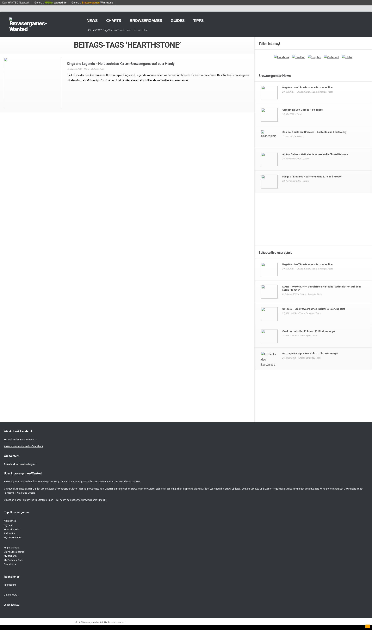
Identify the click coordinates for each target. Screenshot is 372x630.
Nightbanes (10, 521)
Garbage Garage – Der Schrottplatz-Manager (310, 353)
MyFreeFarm (10, 556)
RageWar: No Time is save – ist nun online (125, 30)
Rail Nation (10, 533)
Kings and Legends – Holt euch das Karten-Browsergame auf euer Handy (121, 64)
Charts (113, 20)
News (92, 20)
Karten (307, 92)
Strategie (322, 92)
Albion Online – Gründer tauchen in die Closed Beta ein (315, 154)
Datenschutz (10, 594)
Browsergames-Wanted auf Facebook (23, 446)
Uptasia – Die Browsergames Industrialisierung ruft (313, 308)
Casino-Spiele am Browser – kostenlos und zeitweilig (314, 132)
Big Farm (8, 525)
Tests (330, 92)
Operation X (10, 564)
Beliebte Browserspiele (275, 252)
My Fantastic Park (13, 560)
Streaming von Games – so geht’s (302, 109)
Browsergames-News (274, 76)
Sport (308, 335)
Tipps (198, 20)
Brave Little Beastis (14, 552)
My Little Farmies (13, 537)
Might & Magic (11, 547)
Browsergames (146, 20)
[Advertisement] (313, 221)
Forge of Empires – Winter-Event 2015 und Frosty (312, 176)
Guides (177, 20)
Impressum (10, 585)
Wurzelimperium (12, 529)
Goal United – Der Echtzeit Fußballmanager (309, 331)
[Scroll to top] (367, 626)
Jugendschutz (11, 604)
